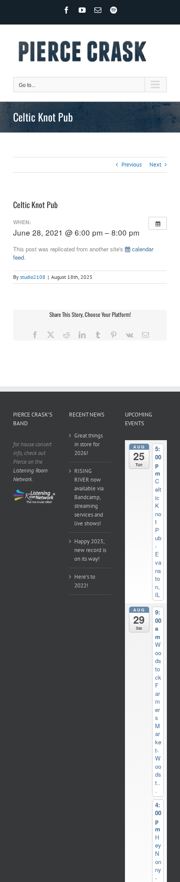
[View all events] (158, 223)
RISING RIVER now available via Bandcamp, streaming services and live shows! (89, 497)
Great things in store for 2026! (88, 444)
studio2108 (32, 277)
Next (155, 164)
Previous (131, 164)
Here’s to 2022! (84, 581)
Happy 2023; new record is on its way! (90, 550)
